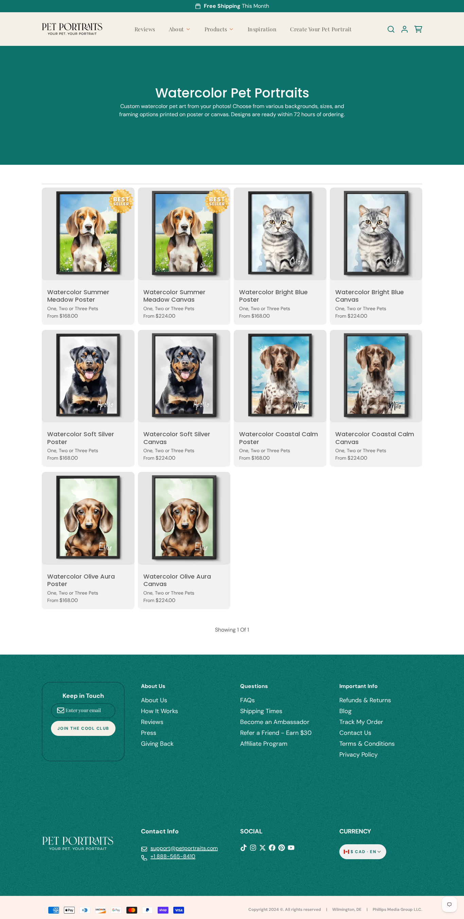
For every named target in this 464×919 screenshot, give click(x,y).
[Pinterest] (281, 847)
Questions (254, 686)
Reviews (145, 29)
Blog (345, 711)
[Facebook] (272, 847)
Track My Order (361, 722)
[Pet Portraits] (72, 29)
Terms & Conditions (367, 744)
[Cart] (415, 29)
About (176, 29)
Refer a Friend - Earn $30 (275, 733)
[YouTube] (291, 847)
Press (148, 733)
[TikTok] (243, 847)
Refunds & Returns (365, 700)
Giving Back (157, 744)
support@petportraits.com (184, 848)
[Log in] (402, 29)
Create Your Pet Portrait (321, 29)
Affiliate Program (263, 744)
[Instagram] (253, 847)
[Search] (388, 29)
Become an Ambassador (274, 722)
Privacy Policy (358, 754)
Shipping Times (261, 711)
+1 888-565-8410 (172, 856)
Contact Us (355, 733)
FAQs (247, 700)
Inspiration (262, 29)
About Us (153, 686)
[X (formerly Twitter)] (262, 847)
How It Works (159, 711)
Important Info (358, 686)
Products (215, 29)
